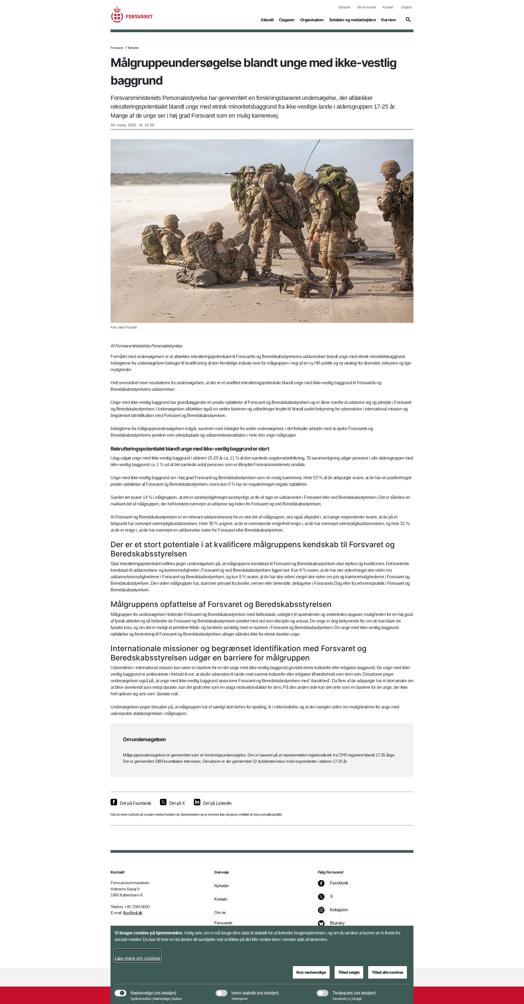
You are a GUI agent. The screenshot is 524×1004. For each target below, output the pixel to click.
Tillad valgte (349, 972)
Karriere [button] (388, 19)
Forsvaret (117, 47)
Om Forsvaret (366, 7)
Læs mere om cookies (137, 958)
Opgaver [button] (286, 19)
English (406, 7)
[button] (407, 22)
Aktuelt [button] (267, 19)
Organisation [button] (312, 19)
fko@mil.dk (132, 912)
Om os (220, 912)
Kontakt (388, 7)
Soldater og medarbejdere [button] (352, 19)
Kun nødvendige (311, 972)
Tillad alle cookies (387, 972)
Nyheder (344, 7)
